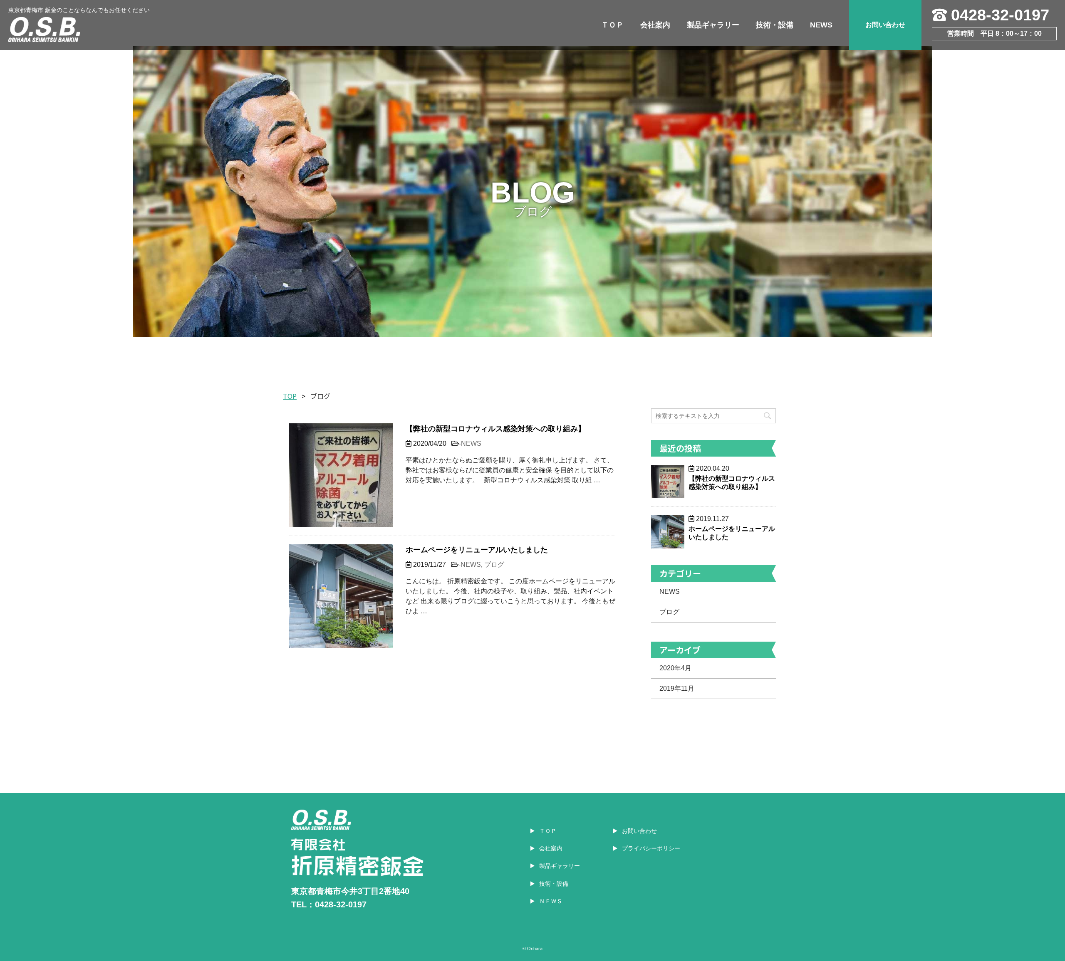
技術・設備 (774, 25)
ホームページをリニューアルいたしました (477, 550)
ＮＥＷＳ (550, 901)
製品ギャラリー (713, 25)
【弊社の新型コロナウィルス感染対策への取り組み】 (495, 429)
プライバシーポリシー (651, 848)
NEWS (821, 25)
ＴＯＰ (612, 25)
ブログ (494, 564)
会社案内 (655, 25)
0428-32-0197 (1000, 15)
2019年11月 (676, 688)
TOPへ (1036, 935)
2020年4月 (675, 668)
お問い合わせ (885, 24)
